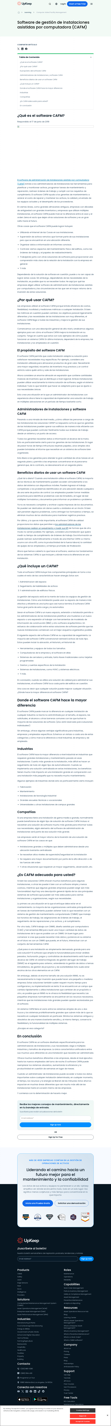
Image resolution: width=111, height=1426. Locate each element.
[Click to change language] (56, 4)
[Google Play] (40, 1399)
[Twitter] (23, 1391)
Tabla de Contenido (29, 57)
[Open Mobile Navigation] (91, 4)
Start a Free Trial (77, 3)
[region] (55, 1415)
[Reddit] (43, 1391)
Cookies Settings (82, 1410)
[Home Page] (18, 12)
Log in (63, 4)
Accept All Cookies (83, 1421)
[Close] (107, 1415)
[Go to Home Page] (24, 3)
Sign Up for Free (55, 1137)
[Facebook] (31, 1391)
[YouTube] (19, 1391)
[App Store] (24, 1399)
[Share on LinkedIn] (22, 49)
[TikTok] (39, 1391)
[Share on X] (18, 49)
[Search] (49, 4)
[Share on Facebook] (26, 49)
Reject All (82, 1416)
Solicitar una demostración (72, 1203)
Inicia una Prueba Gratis (38, 1203)
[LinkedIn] (35, 1391)
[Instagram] (27, 1391)
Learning (27, 12)
